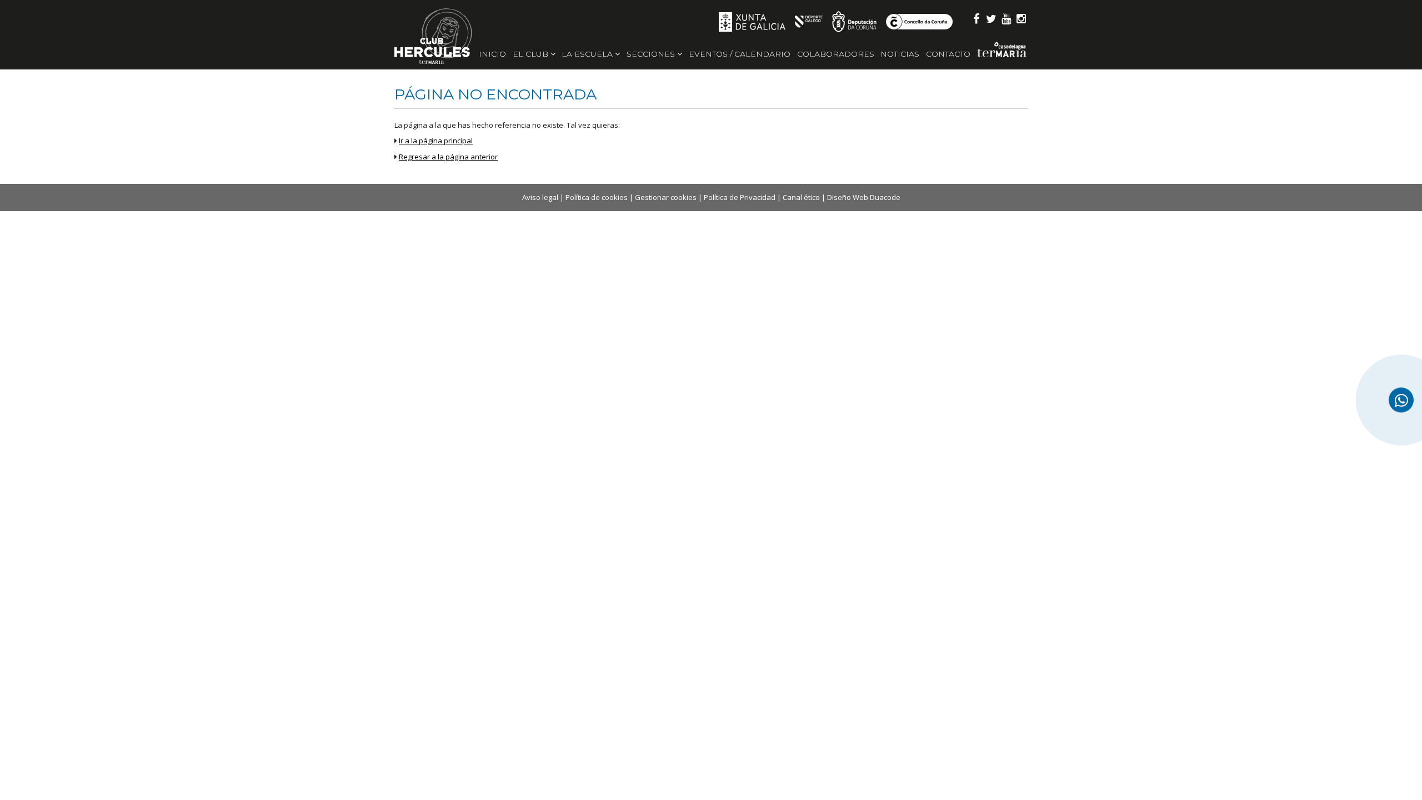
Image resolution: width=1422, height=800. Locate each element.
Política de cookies (596, 197)
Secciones (652, 54)
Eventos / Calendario (739, 54)
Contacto (948, 54)
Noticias (899, 54)
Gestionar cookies (666, 197)
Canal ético (801, 197)
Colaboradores (835, 54)
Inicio (492, 54)
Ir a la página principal (436, 141)
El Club (531, 54)
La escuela (588, 54)
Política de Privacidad (739, 197)
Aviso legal (540, 197)
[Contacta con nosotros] (1401, 400)
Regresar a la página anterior (448, 157)
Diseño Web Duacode (863, 197)
